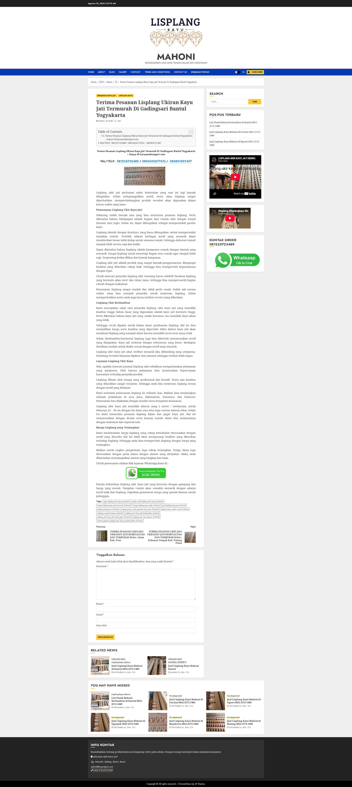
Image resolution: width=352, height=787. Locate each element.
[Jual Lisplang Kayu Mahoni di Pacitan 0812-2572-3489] (157, 700)
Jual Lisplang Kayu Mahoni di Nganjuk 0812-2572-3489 (128, 722)
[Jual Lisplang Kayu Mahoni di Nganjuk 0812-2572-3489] (100, 722)
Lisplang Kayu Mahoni (121, 662)
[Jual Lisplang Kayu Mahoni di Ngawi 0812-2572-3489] (215, 700)
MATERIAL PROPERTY (177, 662)
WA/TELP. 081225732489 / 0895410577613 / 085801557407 (130, 142)
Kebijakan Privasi (200, 72)
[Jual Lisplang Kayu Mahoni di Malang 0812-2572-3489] (215, 722)
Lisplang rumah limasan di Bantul (110, 513)
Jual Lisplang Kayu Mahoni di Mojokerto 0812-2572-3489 (186, 722)
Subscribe (257, 72)
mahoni (176, 56)
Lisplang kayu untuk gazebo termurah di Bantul (140, 509)
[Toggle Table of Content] (190, 131)
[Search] (243, 72)
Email (100, 614)
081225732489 (128, 161)
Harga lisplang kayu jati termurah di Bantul (114, 505)
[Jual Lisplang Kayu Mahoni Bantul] (156, 665)
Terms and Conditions (157, 72)
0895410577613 (154, 161)
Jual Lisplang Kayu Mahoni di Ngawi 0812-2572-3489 (244, 701)
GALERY (123, 72)
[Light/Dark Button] (237, 72)
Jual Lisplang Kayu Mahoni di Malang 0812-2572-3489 (244, 722)
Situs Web (101, 625)
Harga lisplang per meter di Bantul (146, 505)
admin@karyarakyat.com (102, 766)
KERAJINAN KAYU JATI (106, 95)
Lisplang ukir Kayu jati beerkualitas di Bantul (142, 513)
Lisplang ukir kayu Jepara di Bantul (146, 517)
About (101, 72)
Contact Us (180, 72)
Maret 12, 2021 (114, 121)
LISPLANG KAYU (126, 95)
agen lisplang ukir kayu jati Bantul (116, 501)
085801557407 (180, 161)
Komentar (102, 566)
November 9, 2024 (122, 708)
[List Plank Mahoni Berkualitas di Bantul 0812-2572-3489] (100, 700)
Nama (100, 603)
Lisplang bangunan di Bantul (108, 509)
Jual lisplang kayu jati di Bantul (174, 505)
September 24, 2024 (180, 706)
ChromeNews (184, 783)
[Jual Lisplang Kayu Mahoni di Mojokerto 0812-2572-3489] (157, 722)
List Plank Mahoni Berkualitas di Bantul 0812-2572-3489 (127, 701)
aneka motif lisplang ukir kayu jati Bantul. (148, 501)
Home (91, 72)
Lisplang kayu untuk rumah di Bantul (175, 509)
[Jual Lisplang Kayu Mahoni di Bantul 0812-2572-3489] (100, 665)
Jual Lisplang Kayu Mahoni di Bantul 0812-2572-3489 (127, 667)
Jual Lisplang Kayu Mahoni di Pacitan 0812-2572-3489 (186, 701)
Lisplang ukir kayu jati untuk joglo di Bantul (113, 517)
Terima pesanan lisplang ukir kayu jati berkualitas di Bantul (120, 520)
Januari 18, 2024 (177, 672)
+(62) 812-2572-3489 (103, 770)
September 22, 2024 (122, 672)
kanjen (101, 121)
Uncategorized (175, 696)
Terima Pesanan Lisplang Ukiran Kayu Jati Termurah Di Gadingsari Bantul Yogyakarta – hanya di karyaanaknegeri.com (149, 137)
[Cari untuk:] (228, 101)
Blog (112, 72)
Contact (136, 72)
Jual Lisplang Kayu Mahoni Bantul (183, 667)
